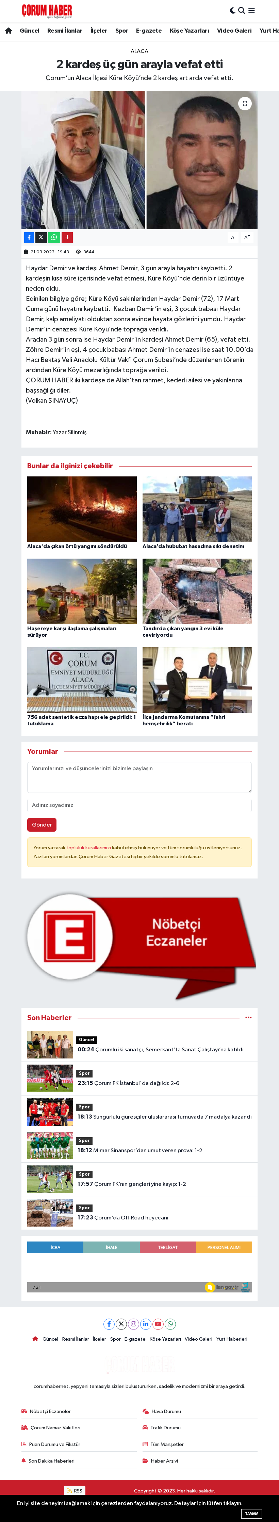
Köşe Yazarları (189, 31)
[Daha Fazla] (67, 237)
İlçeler (99, 31)
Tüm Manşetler (167, 1444)
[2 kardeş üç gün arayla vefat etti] (139, 160)
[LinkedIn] (145, 1324)
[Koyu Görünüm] (232, 11)
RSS (77, 1490)
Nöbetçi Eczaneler (50, 1411)
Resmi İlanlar (64, 31)
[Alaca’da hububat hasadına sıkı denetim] (197, 509)
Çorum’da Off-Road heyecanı (123, 1218)
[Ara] (241, 11)
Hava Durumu (166, 1411)
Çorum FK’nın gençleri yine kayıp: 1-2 (132, 1184)
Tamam (251, 1514)
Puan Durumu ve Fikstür (54, 1444)
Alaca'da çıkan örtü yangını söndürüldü (77, 546)
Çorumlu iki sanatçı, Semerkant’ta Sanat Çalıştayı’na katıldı (161, 1050)
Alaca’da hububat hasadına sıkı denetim (193, 546)
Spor (121, 31)
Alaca (139, 51)
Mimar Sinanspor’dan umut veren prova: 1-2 (140, 1150)
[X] (121, 1324)
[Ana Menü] (251, 11)
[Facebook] (109, 1324)
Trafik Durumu (165, 1427)
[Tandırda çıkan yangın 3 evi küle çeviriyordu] (197, 591)
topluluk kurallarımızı (89, 847)
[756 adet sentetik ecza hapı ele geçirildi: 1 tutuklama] (82, 680)
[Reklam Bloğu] (139, 946)
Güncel (29, 31)
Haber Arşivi (164, 1461)
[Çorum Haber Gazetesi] (46, 11)
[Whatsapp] (170, 1324)
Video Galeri (234, 31)
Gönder (42, 825)
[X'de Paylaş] (41, 237)
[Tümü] (248, 1018)
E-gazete (149, 31)
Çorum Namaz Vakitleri (55, 1427)
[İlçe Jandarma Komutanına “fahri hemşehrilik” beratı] (197, 680)
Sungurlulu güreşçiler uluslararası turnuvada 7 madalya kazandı (165, 1117)
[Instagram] (133, 1324)
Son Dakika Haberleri (52, 1461)
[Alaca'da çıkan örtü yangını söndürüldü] (82, 509)
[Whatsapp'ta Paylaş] (54, 237)
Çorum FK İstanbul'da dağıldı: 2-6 (128, 1083)
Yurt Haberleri (231, 1339)
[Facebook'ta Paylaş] (29, 237)
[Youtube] (158, 1324)
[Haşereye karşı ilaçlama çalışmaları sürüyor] (82, 591)
